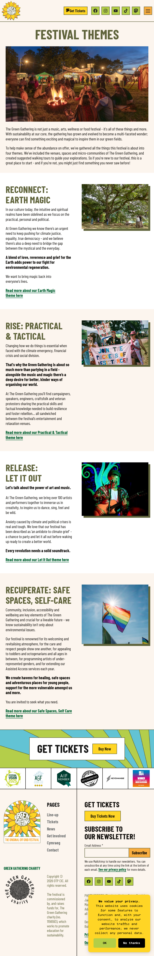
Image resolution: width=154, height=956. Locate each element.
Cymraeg (53, 842)
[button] (76, 11)
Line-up (52, 814)
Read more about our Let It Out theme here (37, 559)
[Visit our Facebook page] (95, 11)
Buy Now (104, 748)
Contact (53, 849)
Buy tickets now (103, 815)
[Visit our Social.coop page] (136, 11)
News (51, 828)
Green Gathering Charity (22, 868)
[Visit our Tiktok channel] (126, 11)
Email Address (94, 845)
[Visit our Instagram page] (105, 11)
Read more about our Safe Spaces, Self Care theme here (39, 713)
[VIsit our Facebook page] (89, 881)
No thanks (131, 943)
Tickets (52, 821)
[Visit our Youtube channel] (116, 11)
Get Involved (56, 835)
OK (105, 943)
